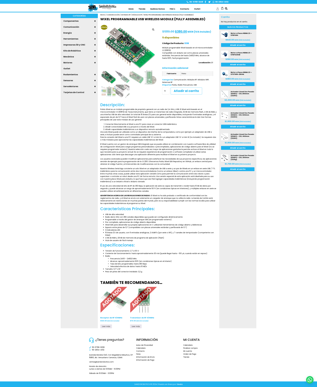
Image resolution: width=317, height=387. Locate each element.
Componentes (79, 21)
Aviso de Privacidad (144, 345)
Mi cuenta (187, 351)
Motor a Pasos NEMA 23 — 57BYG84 (241, 34)
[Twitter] (209, 2)
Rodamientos (79, 74)
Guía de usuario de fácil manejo (119, 240)
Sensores (79, 80)
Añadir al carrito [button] (238, 45)
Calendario (141, 348)
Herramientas (79, 39)
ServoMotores (79, 86)
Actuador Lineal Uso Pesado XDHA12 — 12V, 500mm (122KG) (242, 115)
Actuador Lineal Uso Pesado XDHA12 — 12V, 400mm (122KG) (242, 136)
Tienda (142, 9)
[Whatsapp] (213, 2)
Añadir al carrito (186, 91)
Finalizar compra (190, 348)
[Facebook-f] (205, 2)
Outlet (197, 9)
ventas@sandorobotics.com (101, 362)
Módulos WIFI (203, 79)
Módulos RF (137, 15)
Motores (79, 62)
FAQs (138, 354)
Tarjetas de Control (79, 92)
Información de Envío (145, 357)
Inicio (131, 9)
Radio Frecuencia (185, 85)
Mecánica (79, 56)
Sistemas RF (126, 15)
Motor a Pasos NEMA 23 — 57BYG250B (241, 54)
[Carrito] (222, 8)
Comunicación (79, 27)
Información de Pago (145, 360)
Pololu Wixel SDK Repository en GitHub (175, 161)
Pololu (174, 85)
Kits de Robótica (79, 51)
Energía (79, 33)
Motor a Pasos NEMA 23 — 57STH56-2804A (241, 73)
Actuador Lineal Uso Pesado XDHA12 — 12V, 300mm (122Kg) (242, 157)
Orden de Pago (189, 354)
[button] (153, 29)
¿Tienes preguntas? (109, 340)
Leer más (106, 326)
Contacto (184, 9)
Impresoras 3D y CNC (79, 45)
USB (195, 85)
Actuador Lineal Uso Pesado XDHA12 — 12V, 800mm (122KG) (242, 94)
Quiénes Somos (157, 9)
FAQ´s (172, 9)
